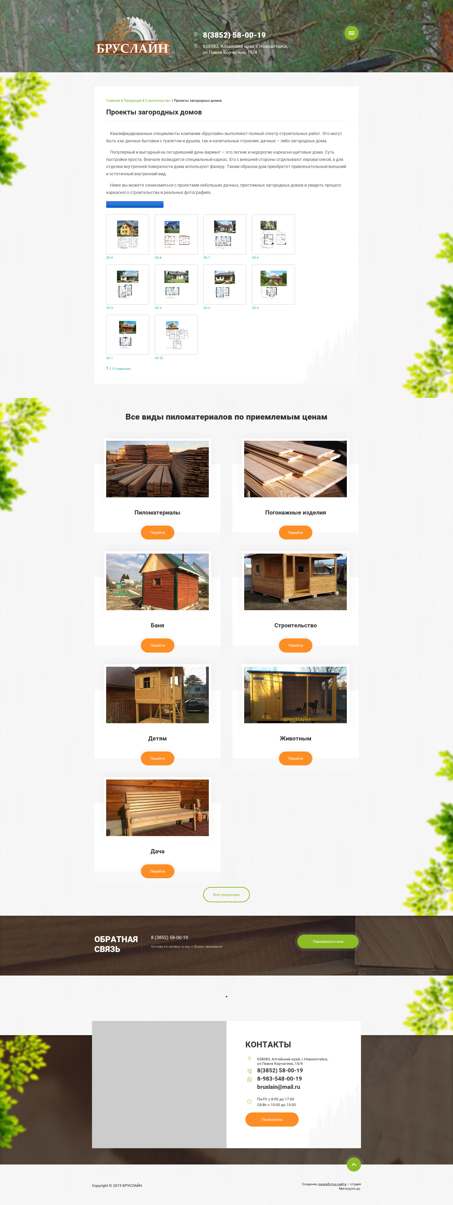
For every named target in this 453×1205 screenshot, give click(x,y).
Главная (113, 100)
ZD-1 (109, 358)
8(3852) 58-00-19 (234, 35)
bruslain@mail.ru (278, 1087)
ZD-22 (159, 358)
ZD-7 (206, 257)
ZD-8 (158, 257)
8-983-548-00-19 (279, 1078)
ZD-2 (255, 308)
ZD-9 (109, 257)
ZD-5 (109, 308)
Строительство (158, 100)
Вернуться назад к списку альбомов (134, 204)
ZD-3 (206, 308)
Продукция (132, 100)
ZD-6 (255, 257)
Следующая (123, 368)
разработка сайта (332, 1184)
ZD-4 (158, 308)
